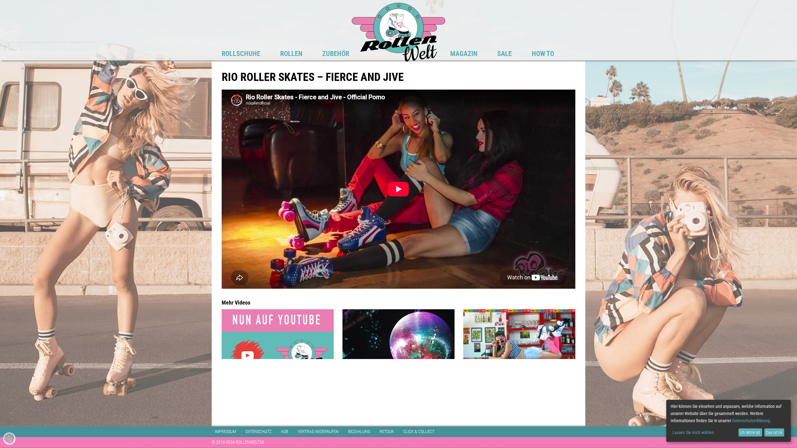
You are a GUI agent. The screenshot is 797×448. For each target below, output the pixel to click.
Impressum (225, 431)
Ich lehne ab (750, 432)
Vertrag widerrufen (318, 431)
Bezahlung (359, 431)
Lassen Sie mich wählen (693, 432)
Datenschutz (258, 431)
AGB (284, 431)
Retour (387, 431)
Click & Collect (418, 431)
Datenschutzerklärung (751, 420)
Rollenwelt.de (398, 32)
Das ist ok (774, 432)
